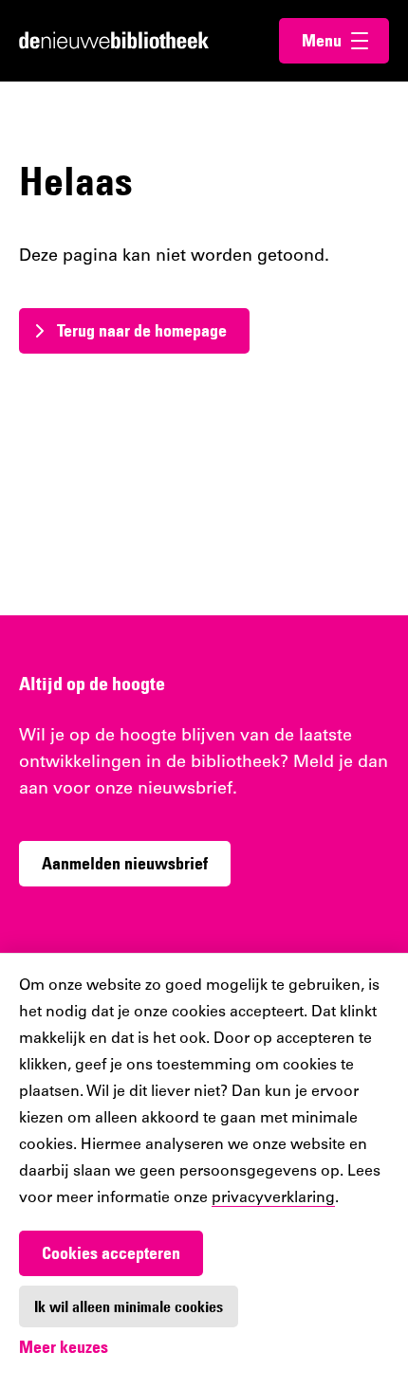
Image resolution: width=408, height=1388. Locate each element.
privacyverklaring (273, 1198)
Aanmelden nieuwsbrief (125, 863)
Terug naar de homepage (142, 330)
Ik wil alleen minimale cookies (128, 1306)
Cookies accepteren (111, 1253)
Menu (345, 40)
